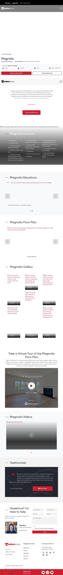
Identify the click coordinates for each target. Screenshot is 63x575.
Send (44, 532)
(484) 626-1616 (23, 530)
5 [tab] (33, 256)
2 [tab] (32, 210)
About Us (7, 549)
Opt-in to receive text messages (44, 528)
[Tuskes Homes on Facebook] (43, 552)
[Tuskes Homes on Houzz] (50, 552)
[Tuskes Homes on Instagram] (53, 552)
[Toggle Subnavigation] (61, 82)
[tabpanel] (31, 195)
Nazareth (26, 553)
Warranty (8, 3)
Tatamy (25, 558)
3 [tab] (30, 256)
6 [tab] (35, 256)
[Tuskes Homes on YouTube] (43, 555)
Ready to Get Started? (16, 73)
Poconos (25, 556)
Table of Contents (10, 552)
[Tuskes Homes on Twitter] (46, 552)
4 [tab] (32, 256)
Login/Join (15, 3)
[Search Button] (21, 3)
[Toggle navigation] (61, 8)
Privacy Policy (9, 554)
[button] (31, 104)
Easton (25, 550)
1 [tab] (30, 210)
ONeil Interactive (36, 568)
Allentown (26, 548)
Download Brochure (47, 73)
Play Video (43, 488)
